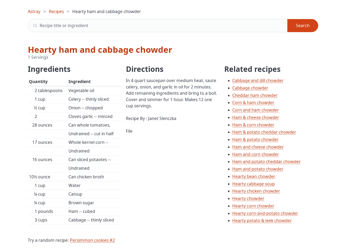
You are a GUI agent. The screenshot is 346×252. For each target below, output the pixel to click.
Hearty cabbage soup (253, 184)
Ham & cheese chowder (255, 117)
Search (303, 25)
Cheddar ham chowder (255, 95)
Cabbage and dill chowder (258, 80)
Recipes (56, 11)
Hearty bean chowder (253, 176)
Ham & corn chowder (253, 125)
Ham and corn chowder (255, 154)
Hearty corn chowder (253, 206)
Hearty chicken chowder (256, 191)
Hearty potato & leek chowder (262, 220)
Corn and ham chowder (255, 110)
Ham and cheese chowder (258, 147)
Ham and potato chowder (257, 169)
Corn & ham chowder (253, 102)
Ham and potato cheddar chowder (266, 161)
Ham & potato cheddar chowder (264, 132)
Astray (34, 11)
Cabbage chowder (250, 88)
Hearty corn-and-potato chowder (265, 213)
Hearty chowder (248, 198)
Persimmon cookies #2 (92, 240)
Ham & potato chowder (255, 139)
